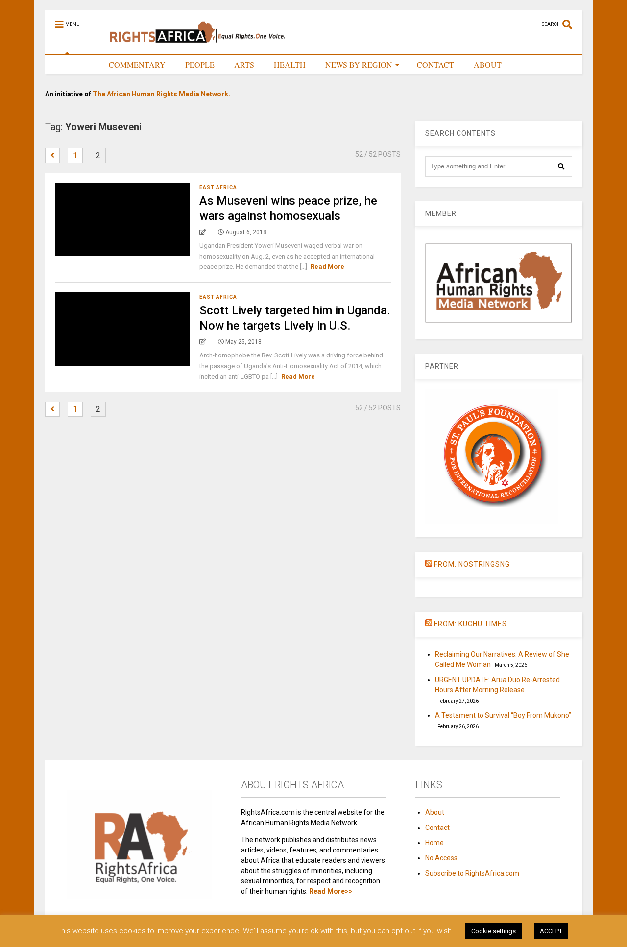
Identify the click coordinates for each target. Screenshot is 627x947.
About (434, 812)
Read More (327, 266)
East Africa (218, 187)
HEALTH (290, 64)
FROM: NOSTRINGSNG (472, 564)
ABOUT (488, 64)
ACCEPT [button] (551, 931)
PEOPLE (200, 64)
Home (434, 843)
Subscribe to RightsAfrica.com (472, 873)
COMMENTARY (137, 64)
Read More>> (331, 891)
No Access (441, 858)
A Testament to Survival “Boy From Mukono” (503, 715)
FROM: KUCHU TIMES (470, 624)
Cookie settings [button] (493, 931)
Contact (437, 827)
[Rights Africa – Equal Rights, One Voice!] (193, 47)
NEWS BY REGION (358, 64)
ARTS (244, 64)
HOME (77, 64)
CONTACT (435, 64)
